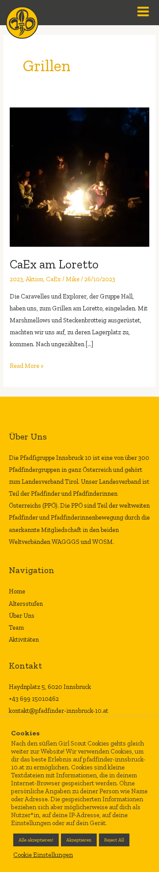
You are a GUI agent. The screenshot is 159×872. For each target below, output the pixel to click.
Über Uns (21, 616)
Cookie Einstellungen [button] (43, 855)
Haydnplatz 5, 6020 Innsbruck (50, 687)
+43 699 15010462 (34, 699)
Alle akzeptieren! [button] (36, 840)
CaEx (53, 279)
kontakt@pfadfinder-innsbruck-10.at (58, 711)
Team (16, 627)
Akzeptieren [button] (78, 840)
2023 (16, 279)
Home (17, 591)
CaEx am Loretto (54, 264)
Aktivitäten (24, 639)
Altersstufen (26, 604)
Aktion (34, 279)
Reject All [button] (114, 840)
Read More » (27, 365)
